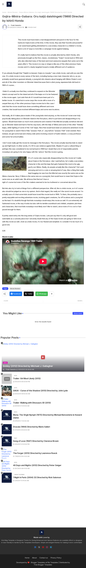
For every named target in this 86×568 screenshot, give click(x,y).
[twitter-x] (39, 547)
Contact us (43, 558)
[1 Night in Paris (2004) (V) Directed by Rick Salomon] (7, 478)
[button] (84, 4)
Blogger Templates (38, 562)
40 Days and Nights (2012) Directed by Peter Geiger (37, 465)
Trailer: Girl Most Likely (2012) (27, 378)
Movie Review (12, 12)
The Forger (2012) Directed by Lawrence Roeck (35, 453)
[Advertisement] (43, 507)
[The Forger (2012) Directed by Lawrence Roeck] (7, 453)
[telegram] (50, 547)
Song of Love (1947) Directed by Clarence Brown (36, 441)
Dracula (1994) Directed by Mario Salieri (31, 427)
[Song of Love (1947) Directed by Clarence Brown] (7, 441)
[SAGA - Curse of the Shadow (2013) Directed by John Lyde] (7, 391)
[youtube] (43, 547)
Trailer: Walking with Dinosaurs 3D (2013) (32, 403)
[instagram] (47, 547)
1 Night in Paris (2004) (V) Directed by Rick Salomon (37, 477)
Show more (78, 313)
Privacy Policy (56, 558)
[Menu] (3, 4)
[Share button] (51, 294)
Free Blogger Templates (43, 565)
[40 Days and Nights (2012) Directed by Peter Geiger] (7, 466)
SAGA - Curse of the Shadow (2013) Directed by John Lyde (40, 391)
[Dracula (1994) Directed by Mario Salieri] (7, 429)
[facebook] (35, 547)
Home (4, 12)
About (34, 558)
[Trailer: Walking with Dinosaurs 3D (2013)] (7, 403)
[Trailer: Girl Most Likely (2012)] (7, 379)
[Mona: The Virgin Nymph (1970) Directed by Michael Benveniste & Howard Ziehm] (7, 415)
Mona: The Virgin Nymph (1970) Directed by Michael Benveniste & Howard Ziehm (47, 416)
